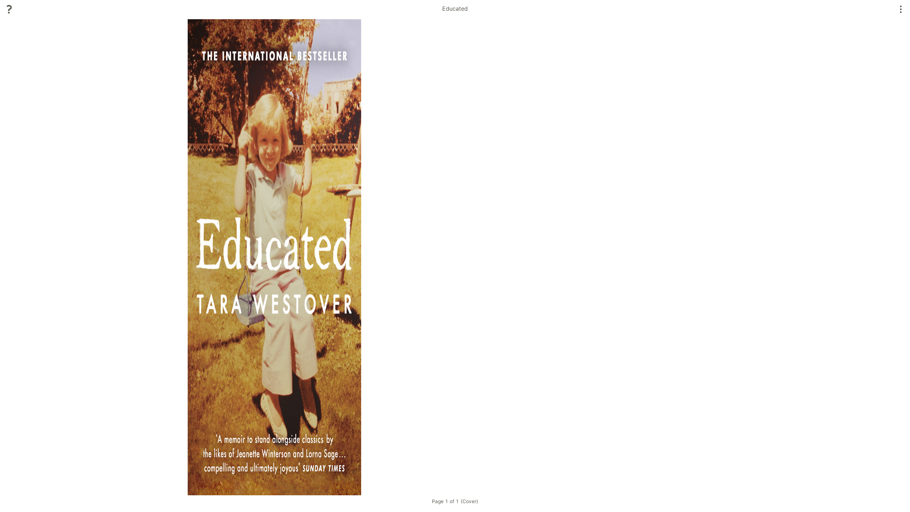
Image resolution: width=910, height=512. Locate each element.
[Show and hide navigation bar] (901, 9)
